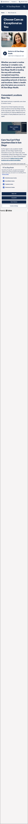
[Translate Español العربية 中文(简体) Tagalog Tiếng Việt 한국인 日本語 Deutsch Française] (14, 1)
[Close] (26, 166)
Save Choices (14, 201)
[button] (2, 6)
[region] (14, 494)
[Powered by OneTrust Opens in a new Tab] (6, 211)
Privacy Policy (5, 174)
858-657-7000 (24, 1)
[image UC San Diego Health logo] (13, 6)
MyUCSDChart (6, 1)
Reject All (14, 193)
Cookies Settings (14, 206)
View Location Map (14, 128)
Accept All (14, 197)
